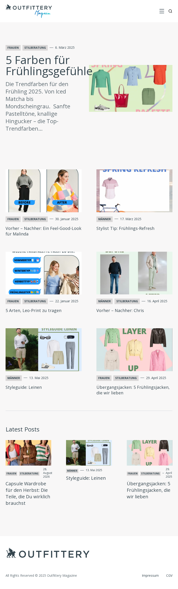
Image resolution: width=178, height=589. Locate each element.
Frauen (13, 48)
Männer (104, 219)
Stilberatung (35, 48)
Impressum (150, 575)
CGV (169, 575)
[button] (162, 11)
